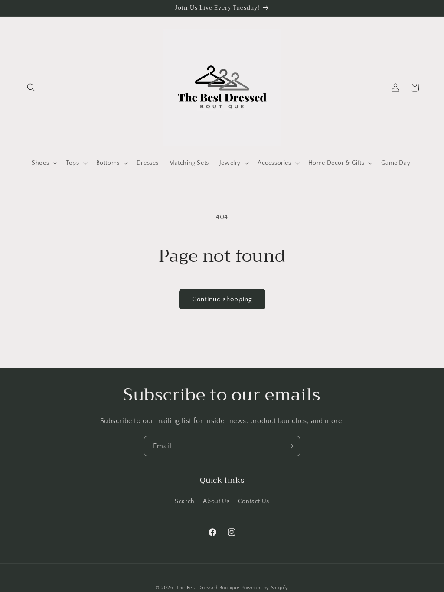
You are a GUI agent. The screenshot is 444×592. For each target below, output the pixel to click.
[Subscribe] (290, 446)
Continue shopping (222, 299)
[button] (31, 87)
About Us (216, 501)
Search (185, 501)
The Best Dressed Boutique (208, 587)
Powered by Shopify (264, 587)
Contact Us (253, 501)
